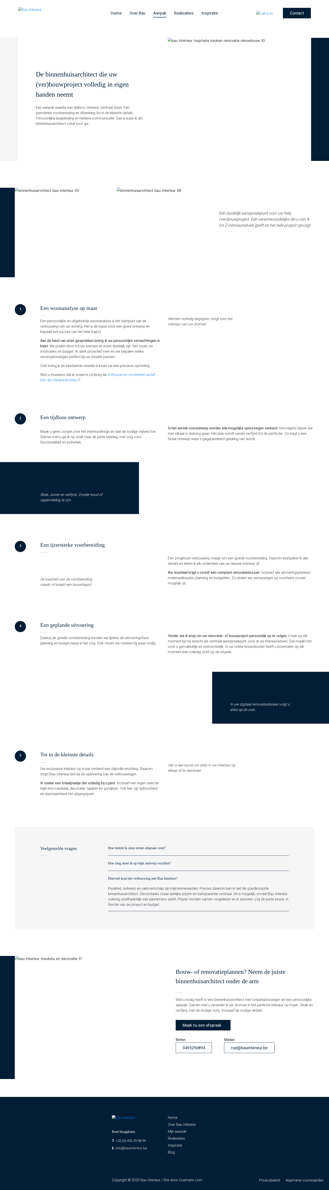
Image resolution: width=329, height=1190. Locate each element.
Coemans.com (190, 1180)
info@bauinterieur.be (129, 1148)
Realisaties (184, 13)
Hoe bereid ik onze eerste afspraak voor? (137, 848)
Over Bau (137, 13)
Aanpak (159, 13)
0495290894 (194, 1047)
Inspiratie (209, 13)
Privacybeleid (269, 1180)
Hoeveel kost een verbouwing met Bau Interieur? (142, 878)
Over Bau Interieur (182, 1124)
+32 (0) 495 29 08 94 (129, 1141)
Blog (171, 1152)
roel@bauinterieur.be (249, 1047)
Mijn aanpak (177, 1131)
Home (116, 13)
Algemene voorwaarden (304, 1180)
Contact (297, 13)
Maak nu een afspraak (202, 1025)
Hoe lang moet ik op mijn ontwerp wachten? (139, 863)
